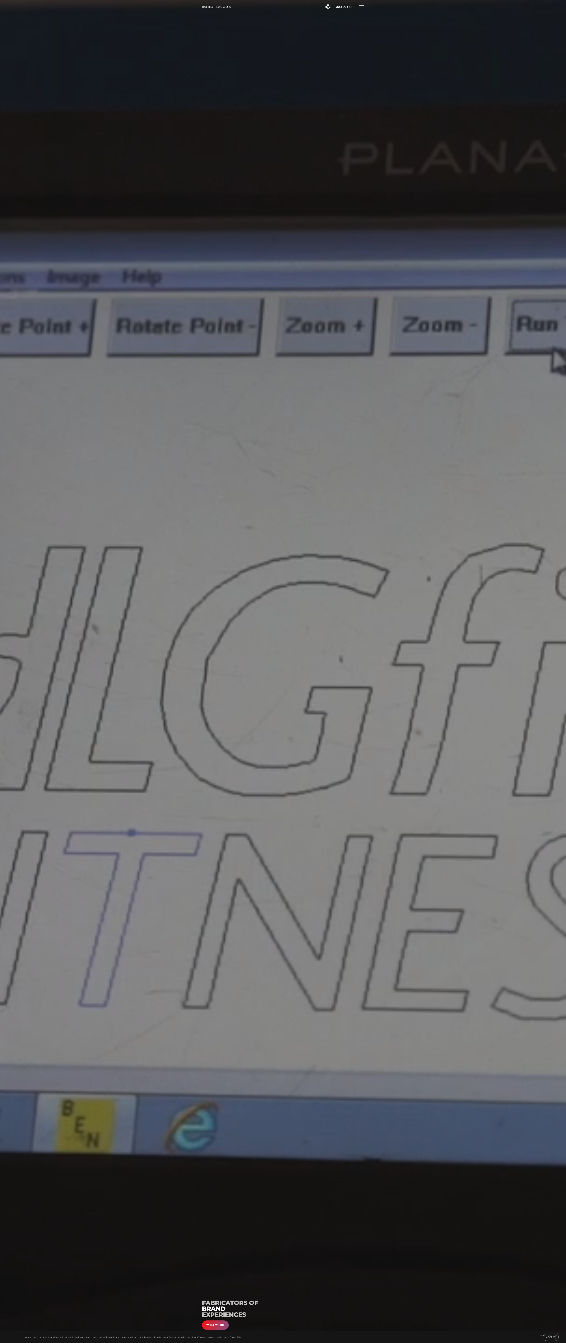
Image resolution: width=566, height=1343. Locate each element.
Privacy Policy (236, 1337)
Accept (551, 1337)
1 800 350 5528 (223, 7)
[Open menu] (361, 7)
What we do (215, 1325)
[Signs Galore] (340, 6)
